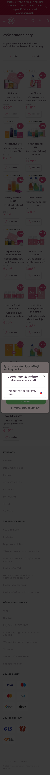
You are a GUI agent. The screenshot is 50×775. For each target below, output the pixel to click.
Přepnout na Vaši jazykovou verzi (22, 392)
